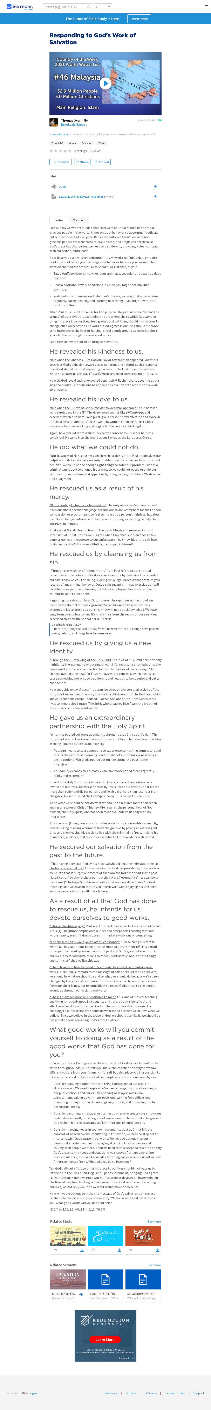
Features (111, 1393)
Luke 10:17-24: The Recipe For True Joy (117, 1294)
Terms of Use (174, 1393)
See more (154, 1221)
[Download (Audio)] (156, 187)
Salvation (87, 143)
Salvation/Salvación (141, 1294)
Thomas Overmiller (75, 120)
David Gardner (98, 1298)
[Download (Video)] (156, 196)
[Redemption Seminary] (105, 1336)
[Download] (82, 1250)
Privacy (151, 1393)
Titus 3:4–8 (57, 143)
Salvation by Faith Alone (69, 1294)
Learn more (139, 18)
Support (198, 1393)
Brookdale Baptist (74, 124)
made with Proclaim (146, 120)
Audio (62, 187)
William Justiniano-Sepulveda (145, 1298)
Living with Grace (59, 134)
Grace (72, 143)
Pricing (131, 1393)
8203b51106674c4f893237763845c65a (86, 196)
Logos (32, 1393)
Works (101, 143)
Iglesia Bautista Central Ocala (70, 1298)
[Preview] (80, 1294)
